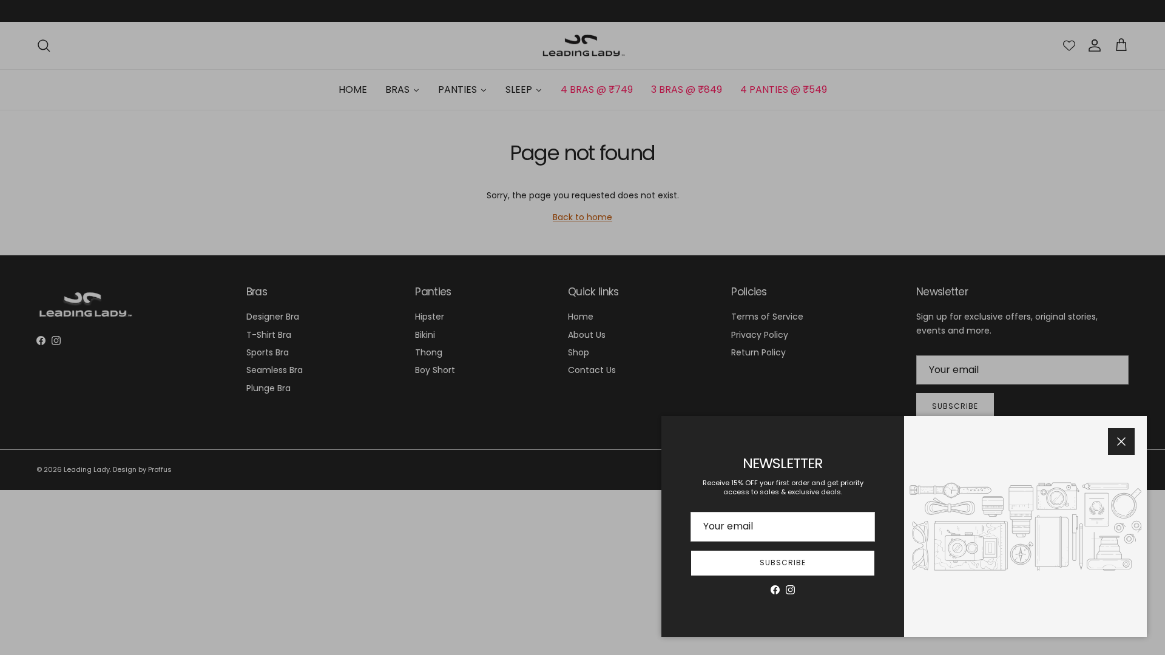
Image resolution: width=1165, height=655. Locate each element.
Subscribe (783, 562)
